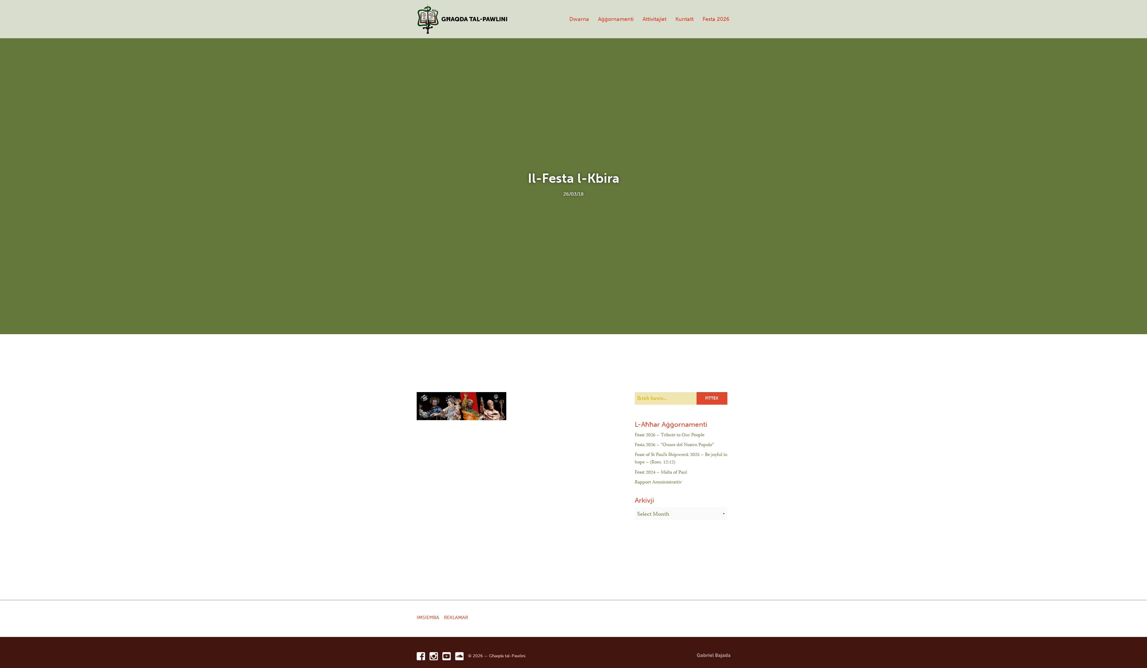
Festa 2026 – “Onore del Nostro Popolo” (674, 445)
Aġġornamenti (616, 19)
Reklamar (456, 617)
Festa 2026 (716, 19)
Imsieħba (428, 617)
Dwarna (579, 19)
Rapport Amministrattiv (658, 482)
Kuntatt (684, 19)
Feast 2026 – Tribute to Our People (669, 435)
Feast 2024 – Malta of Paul (661, 473)
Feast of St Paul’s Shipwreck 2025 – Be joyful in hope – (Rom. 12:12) (681, 459)
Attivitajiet (654, 19)
